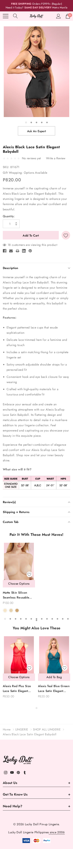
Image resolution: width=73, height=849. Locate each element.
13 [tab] (68, 619)
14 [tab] (36, 620)
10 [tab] (52, 619)
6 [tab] (31, 619)
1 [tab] (26, 122)
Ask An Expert (36, 131)
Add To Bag (54, 677)
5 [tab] (47, 122)
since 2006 (57, 832)
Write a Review (55, 158)
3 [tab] (36, 122)
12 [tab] (62, 619)
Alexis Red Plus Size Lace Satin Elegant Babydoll (17, 688)
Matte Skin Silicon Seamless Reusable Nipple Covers (16, 595)
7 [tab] (36, 619)
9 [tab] (47, 619)
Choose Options (18, 583)
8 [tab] (41, 619)
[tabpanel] (36, 71)
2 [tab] (31, 122)
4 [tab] (41, 122)
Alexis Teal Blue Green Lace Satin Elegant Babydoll (54, 688)
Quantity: (9, 216)
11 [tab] (57, 619)
